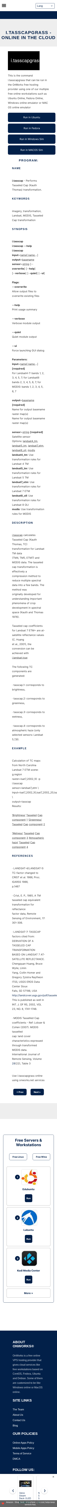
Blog (15, 1425)
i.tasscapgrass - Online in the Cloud (28, 35)
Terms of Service (22, 1453)
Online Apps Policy (23, 1442)
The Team (18, 1409)
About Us (18, 1415)
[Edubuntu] (30, 1177)
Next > (37, 1092)
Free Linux (18, 1156)
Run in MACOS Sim (31, 149)
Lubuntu (28, 1229)
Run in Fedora (32, 128)
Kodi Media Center (28, 1270)
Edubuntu (28, 1189)
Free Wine (41, 1156)
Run (28, 1198)
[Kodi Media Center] (30, 1258)
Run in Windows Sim (32, 139)
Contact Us (19, 1420)
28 (13, 1063)
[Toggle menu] (4, 5)
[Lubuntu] (30, 1218)
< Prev (19, 1092)
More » (28, 1293)
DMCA (16, 1459)
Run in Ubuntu (31, 117)
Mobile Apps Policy (23, 1448)
